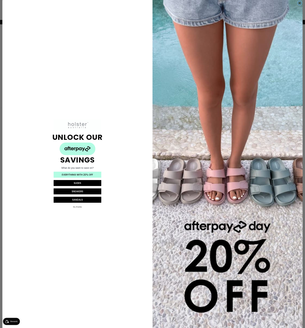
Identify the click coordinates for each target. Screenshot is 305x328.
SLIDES (77, 183)
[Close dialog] (299, 3)
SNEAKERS (77, 191)
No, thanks (77, 207)
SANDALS (77, 199)
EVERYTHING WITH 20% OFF (77, 174)
